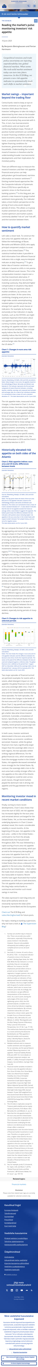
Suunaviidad (9, 1217)
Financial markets (19, 1184)
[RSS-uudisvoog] (32, 1290)
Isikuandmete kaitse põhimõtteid (20, 1349)
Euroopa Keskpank (11, 1210)
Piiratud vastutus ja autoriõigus (16, 1238)
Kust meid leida (10, 1226)
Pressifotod (8, 1220)
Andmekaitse (9, 1257)
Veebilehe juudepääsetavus (14, 1267)
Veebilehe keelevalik (11, 1270)
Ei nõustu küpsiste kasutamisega (20, 1363)
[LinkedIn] (12, 1290)
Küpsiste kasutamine (20, 1352)
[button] (34, 2)
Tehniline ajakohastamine (14, 1241)
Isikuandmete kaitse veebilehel (15, 1260)
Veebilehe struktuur (11, 1274)
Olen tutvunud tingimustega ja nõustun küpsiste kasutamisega (20, 1358)
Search (28, 5)
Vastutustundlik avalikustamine (16, 1245)
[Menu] (34, 6)
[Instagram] (17, 1290)
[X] (7, 1290)
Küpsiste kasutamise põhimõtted (16, 1263)
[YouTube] (22, 1290)
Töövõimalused (10, 1213)
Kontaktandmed (10, 1223)
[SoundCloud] (27, 1290)
